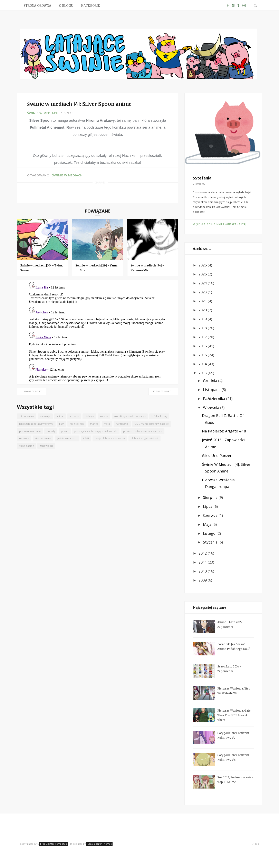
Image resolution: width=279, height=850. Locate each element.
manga (94, 424)
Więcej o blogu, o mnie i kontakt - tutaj (219, 224)
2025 (203, 274)
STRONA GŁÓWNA (37, 6)
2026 (203, 265)
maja (207, 524)
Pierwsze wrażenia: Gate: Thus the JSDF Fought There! (234, 715)
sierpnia (211, 497)
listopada (212, 389)
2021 (203, 301)
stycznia (211, 542)
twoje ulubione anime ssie (110, 438)
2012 (203, 553)
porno (64, 431)
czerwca (211, 515)
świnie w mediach (42, 113)
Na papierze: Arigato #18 (224, 431)
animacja (45, 416)
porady (51, 431)
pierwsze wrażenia (30, 431)
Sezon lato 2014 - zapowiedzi (229, 669)
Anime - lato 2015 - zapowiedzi (230, 625)
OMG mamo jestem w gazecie (151, 424)
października (214, 398)
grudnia (210, 380)
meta (107, 424)
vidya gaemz (26, 446)
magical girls (77, 424)
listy (61, 424)
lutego (210, 533)
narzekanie (122, 424)
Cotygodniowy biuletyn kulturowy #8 (233, 757)
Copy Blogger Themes (99, 843)
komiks (104, 416)
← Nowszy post (31, 391)
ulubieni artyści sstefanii (144, 438)
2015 (203, 354)
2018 (203, 327)
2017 (203, 336)
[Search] (254, 5)
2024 (203, 283)
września (211, 407)
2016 (203, 345)
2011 (203, 562)
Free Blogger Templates (53, 843)
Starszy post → (163, 391)
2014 (203, 363)
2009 (203, 580)
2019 (203, 318)
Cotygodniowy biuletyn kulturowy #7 (233, 735)
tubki (86, 438)
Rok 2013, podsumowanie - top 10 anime (235, 780)
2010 (203, 571)
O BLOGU (66, 6)
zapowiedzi (46, 446)
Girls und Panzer (217, 455)
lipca (208, 506)
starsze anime (43, 438)
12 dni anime (26, 416)
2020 (203, 309)
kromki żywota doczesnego (130, 416)
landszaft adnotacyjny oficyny (36, 424)
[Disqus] (97, 331)
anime (60, 416)
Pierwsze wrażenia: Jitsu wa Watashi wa (233, 691)
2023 (203, 292)
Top (256, 843)
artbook (74, 416)
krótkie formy (159, 416)
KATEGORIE (90, 6)
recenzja (24, 438)
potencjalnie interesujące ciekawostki (95, 431)
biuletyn (89, 416)
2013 (203, 372)
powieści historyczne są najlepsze (142, 431)
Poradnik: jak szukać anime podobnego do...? (233, 647)
